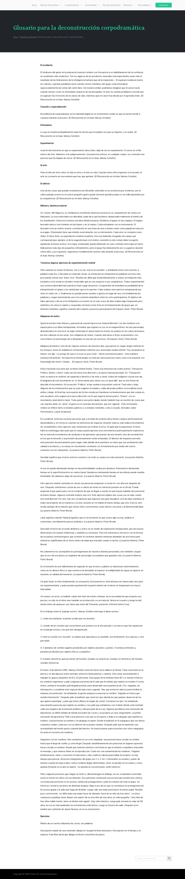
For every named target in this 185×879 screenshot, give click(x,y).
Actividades (91, 5)
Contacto (163, 5)
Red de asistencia (111, 5)
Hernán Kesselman (49, 5)
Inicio (34, 5)
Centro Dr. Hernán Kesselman (43, 874)
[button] (60, 5)
